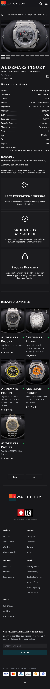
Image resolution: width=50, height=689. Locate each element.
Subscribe (25, 652)
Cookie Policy (32, 571)
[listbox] (25, 36)
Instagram (31, 536)
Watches (6, 547)
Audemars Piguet (15, 14)
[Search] (40, 3)
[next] (46, 36)
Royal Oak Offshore (36, 14)
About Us (7, 566)
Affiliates (7, 571)
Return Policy (32, 592)
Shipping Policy (33, 587)
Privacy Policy (32, 566)
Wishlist (6, 611)
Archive (6, 536)
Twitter (30, 547)
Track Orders (8, 616)
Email (15, 477)
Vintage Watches (10, 552)
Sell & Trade (8, 606)
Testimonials (8, 577)
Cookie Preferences (35, 577)
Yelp (29, 552)
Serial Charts (8, 541)
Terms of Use (32, 582)
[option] (25, 36)
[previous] (3, 36)
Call (34, 477)
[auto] (25, 682)
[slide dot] (3, 55)
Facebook (31, 541)
